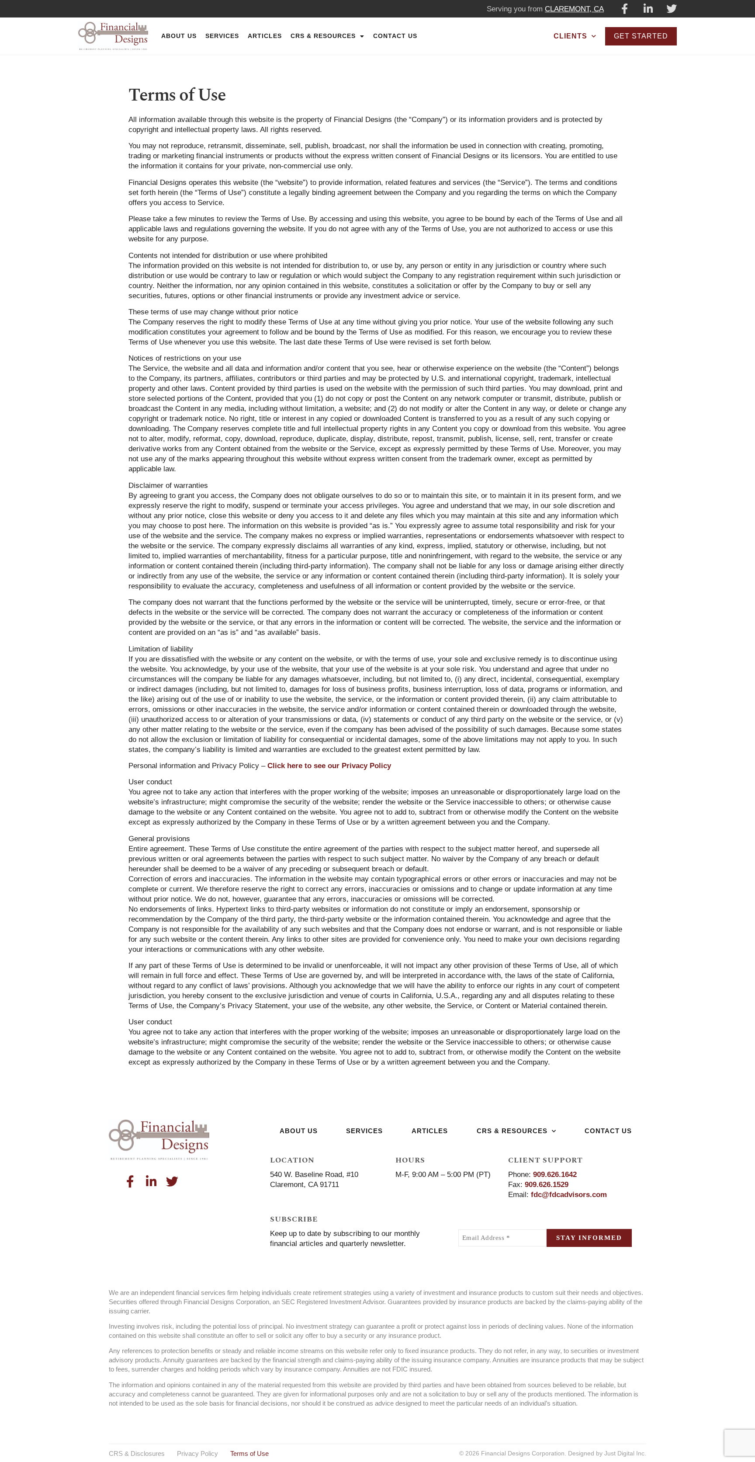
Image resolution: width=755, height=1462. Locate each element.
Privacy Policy (197, 1453)
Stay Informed (589, 1237)
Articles (265, 35)
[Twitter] (671, 8)
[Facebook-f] (624, 8)
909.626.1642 (555, 1174)
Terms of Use (249, 1453)
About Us (179, 35)
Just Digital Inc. (625, 1453)
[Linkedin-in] (648, 8)
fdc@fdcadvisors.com (569, 1194)
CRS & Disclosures (137, 1453)
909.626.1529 (546, 1184)
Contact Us (395, 35)
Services (222, 35)
